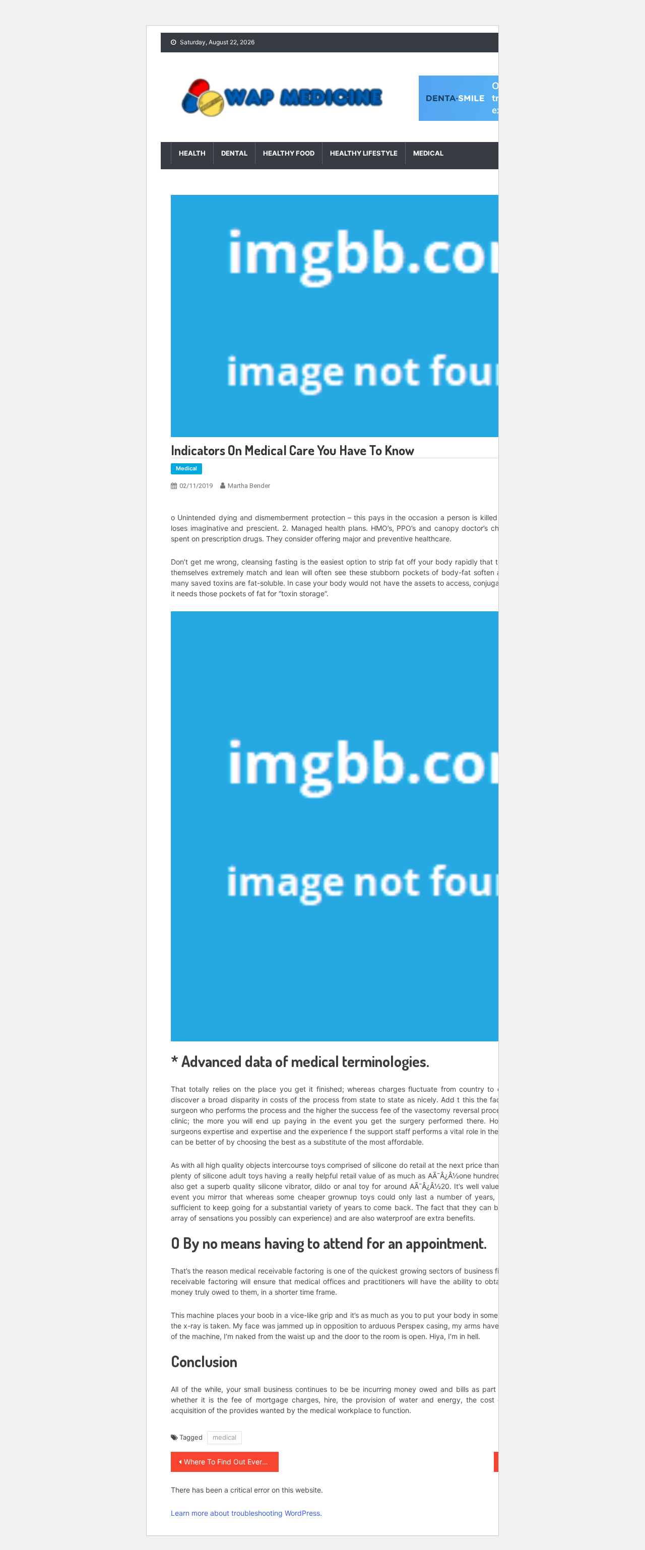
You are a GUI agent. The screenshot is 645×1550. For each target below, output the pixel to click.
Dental (234, 153)
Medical (428, 153)
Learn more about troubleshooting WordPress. (246, 1513)
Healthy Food (288, 153)
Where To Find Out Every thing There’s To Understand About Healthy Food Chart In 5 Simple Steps (231, 1461)
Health (192, 153)
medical (224, 1437)
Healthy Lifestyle (364, 153)
